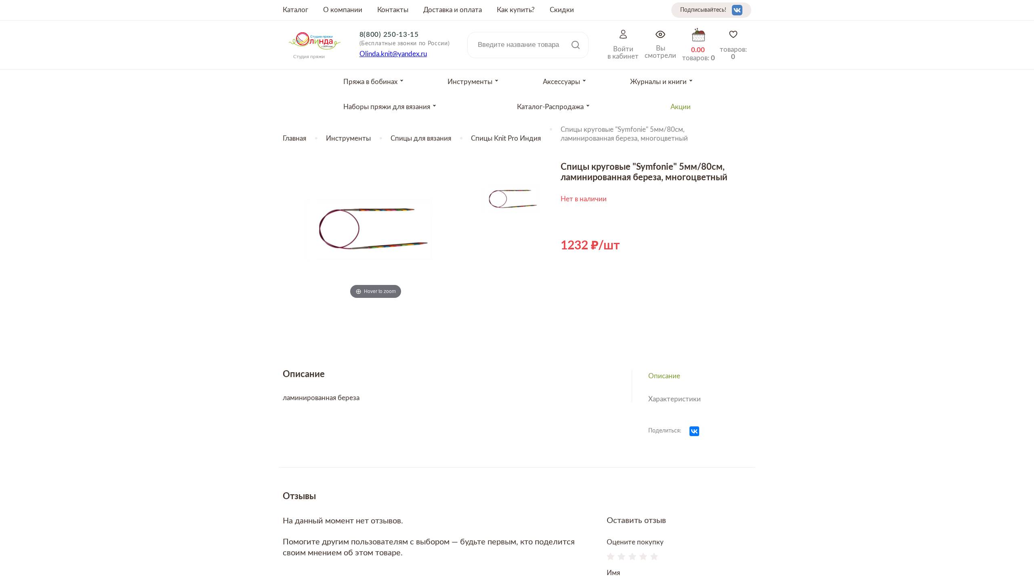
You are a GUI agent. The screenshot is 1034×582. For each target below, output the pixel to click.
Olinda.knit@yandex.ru (393, 54)
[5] (654, 557)
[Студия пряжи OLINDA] (315, 52)
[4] (643, 557)
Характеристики (674, 399)
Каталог (295, 9)
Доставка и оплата (452, 9)
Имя (613, 572)
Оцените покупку (635, 542)
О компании (342, 9)
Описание (664, 376)
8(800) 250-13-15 (389, 34)
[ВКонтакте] (694, 431)
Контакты (392, 9)
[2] (621, 557)
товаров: (733, 53)
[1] (610, 557)
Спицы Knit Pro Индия (506, 138)
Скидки (562, 9)
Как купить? (516, 9)
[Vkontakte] (737, 10)
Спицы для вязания (421, 138)
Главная (294, 138)
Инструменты (348, 138)
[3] (632, 557)
